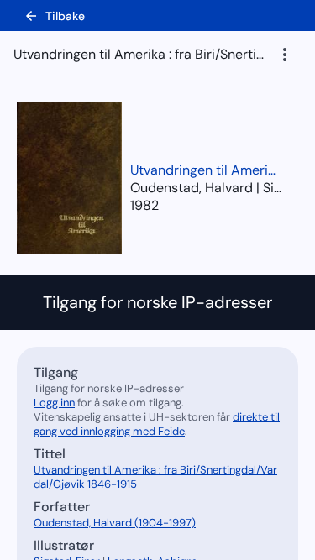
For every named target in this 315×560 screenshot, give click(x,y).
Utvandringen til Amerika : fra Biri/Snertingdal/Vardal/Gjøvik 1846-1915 (205, 170)
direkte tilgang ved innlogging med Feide (157, 424)
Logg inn (54, 402)
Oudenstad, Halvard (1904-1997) (115, 523)
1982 (144, 205)
